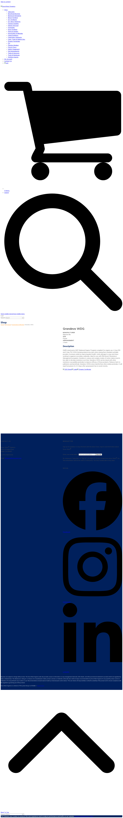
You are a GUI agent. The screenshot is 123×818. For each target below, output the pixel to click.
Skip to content (6, 2)
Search (3, 318)
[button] (6, 63)
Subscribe (98, 454)
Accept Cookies (79, 816)
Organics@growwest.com (13, 458)
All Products (8, 324)
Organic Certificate (85, 369)
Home (2, 324)
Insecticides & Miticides (18, 324)
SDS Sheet (68, 369)
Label (75, 369)
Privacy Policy (40, 685)
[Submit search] (23, 318)
